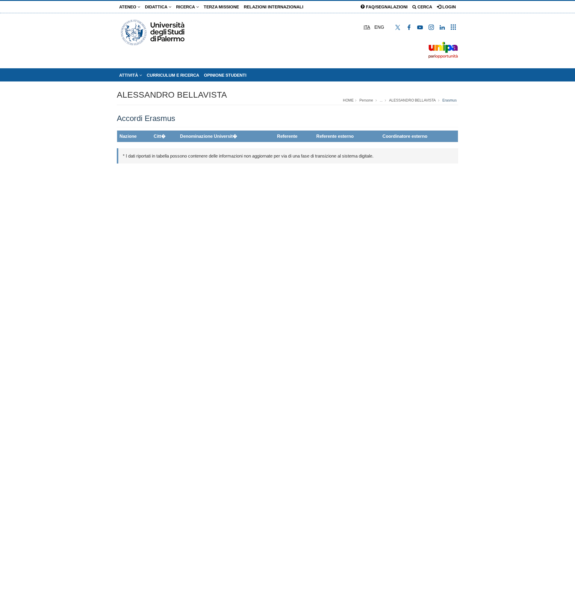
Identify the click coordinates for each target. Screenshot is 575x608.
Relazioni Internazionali (273, 6)
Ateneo (128, 6)
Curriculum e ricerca (173, 75)
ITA (367, 27)
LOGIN (448, 6)
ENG (379, 27)
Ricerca (186, 6)
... (381, 100)
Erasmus (449, 100)
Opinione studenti (225, 75)
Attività (129, 75)
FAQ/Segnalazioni (386, 6)
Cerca (424, 6)
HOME (348, 100)
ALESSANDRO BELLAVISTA (172, 94)
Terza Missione (221, 6)
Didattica (157, 6)
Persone (366, 100)
